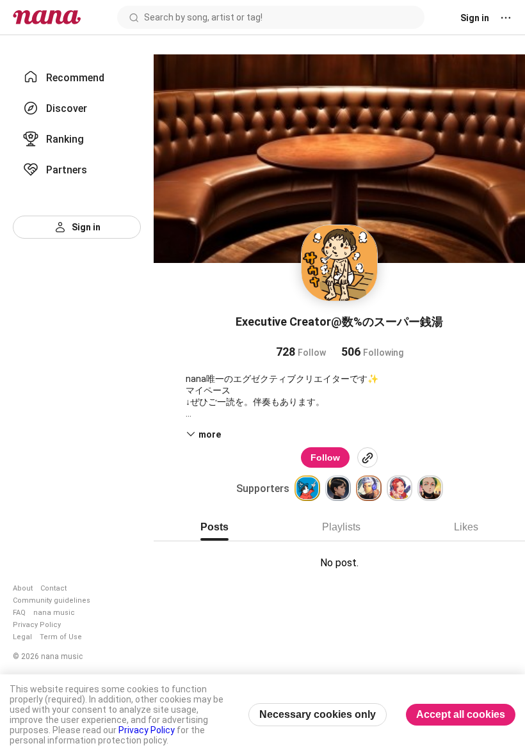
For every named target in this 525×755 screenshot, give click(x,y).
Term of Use (61, 637)
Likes (466, 526)
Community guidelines (51, 600)
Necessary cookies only (317, 714)
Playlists (341, 526)
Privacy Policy (37, 625)
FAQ (19, 612)
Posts (214, 526)
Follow (325, 457)
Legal (22, 637)
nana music (54, 612)
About (23, 588)
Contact (53, 588)
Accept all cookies (460, 714)
